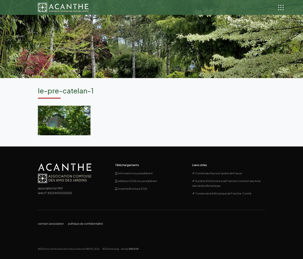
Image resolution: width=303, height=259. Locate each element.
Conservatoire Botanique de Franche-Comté (223, 193)
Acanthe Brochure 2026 (132, 188)
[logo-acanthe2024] (63, 7)
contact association (51, 223)
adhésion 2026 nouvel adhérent (137, 181)
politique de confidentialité (85, 223)
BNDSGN (134, 248)
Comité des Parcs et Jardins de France (218, 173)
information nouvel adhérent (135, 173)
